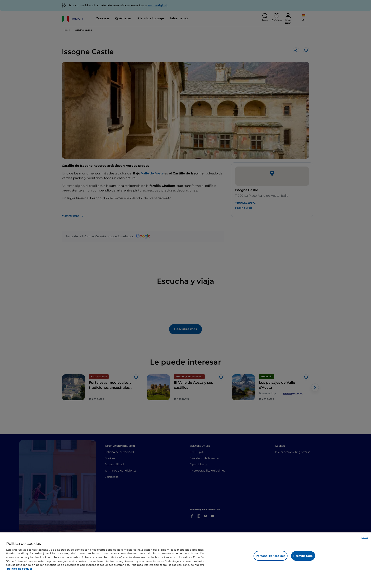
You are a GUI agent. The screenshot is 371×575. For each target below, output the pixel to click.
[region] (185, 553)
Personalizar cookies (270, 556)
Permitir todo (303, 556)
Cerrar (365, 537)
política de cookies (19, 568)
